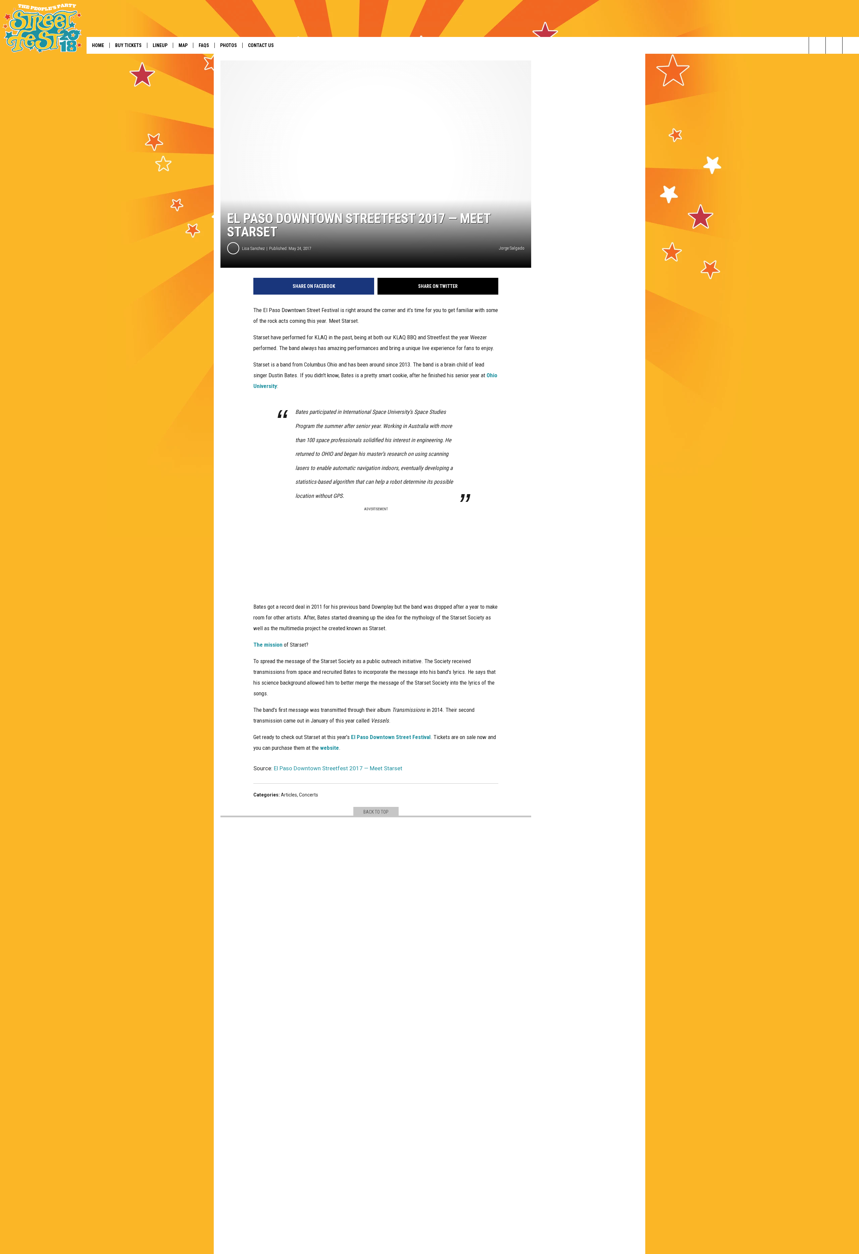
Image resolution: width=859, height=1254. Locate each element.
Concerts (308, 794)
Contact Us (261, 45)
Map (183, 45)
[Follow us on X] (851, 45)
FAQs (204, 45)
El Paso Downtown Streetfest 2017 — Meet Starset (338, 768)
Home (98, 45)
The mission (268, 644)
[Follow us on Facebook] (834, 45)
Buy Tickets (128, 45)
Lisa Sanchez (253, 248)
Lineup (160, 45)
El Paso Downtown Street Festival (391, 737)
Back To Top (376, 812)
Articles (289, 794)
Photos (228, 45)
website (329, 747)
